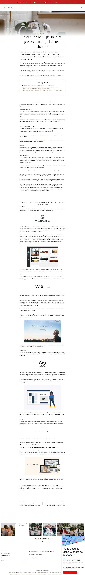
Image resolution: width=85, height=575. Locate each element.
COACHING (42, 33)
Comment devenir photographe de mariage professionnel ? (36, 88)
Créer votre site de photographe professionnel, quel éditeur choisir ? (38, 85)
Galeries (3, 558)
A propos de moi (5, 553)
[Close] (84, 535)
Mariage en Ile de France (18, 574)
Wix (43, 76)
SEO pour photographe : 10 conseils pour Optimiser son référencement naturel (40, 87)
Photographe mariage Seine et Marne (30, 574)
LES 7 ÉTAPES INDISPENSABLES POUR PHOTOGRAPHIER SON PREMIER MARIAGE (42, 90)
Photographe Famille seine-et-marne (53, 574)
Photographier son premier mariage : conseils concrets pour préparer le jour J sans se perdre (30, 503)
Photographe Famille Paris (41, 574)
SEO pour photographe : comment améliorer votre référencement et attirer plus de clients (55, 503)
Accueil (3, 551)
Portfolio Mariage (5, 555)
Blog (2, 560)
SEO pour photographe (43, 140)
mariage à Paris (11, 574)
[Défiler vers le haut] (84, 519)
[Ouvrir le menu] (81, 8)
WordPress (39, 76)
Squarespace (48, 76)
